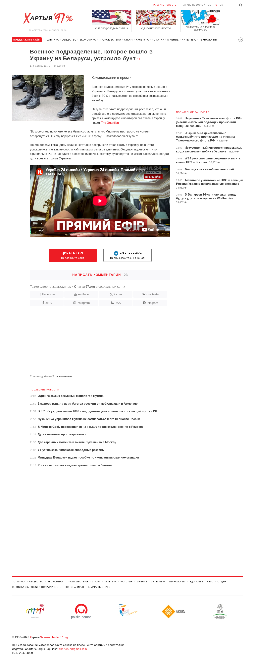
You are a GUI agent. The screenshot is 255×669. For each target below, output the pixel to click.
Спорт (128, 39)
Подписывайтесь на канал (127, 255)
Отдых (222, 581)
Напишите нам (63, 376)
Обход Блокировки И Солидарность (37, 587)
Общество (69, 39)
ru (215, 5)
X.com (117, 294)
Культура (142, 39)
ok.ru (48, 302)
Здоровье (196, 581)
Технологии (208, 39)
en (221, 5)
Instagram (83, 302)
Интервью (189, 39)
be (209, 5)
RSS (118, 302)
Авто (210, 581)
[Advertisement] (91, 342)
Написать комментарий (100, 275)
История (158, 39)
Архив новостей (194, 5)
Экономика (87, 39)
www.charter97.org (56, 637)
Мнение (173, 39)
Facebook (48, 294)
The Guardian (110, 122)
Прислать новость (164, 5)
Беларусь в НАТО (99, 587)
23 (138, 59)
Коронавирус (75, 587)
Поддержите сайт (72, 255)
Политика (52, 39)
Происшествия (110, 39)
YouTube (83, 294)
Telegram (152, 302)
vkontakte (152, 294)
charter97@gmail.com (73, 648)
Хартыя (48, 18)
